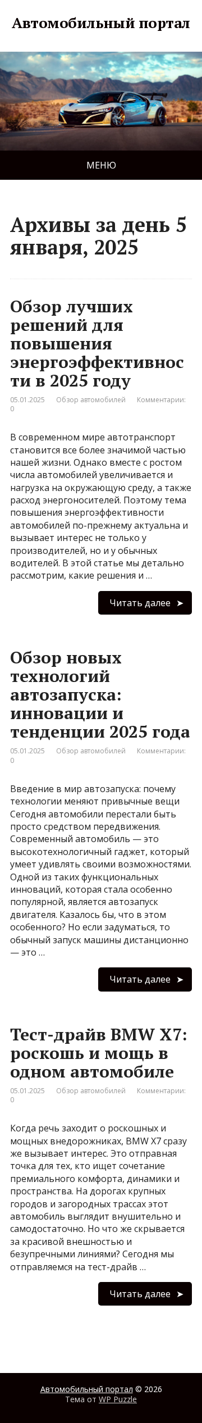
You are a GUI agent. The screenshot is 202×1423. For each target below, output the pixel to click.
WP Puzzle (118, 1399)
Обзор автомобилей (91, 399)
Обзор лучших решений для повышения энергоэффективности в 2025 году (97, 343)
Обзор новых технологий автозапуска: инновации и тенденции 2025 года (100, 694)
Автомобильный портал (101, 23)
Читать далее (140, 603)
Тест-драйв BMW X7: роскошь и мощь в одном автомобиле (98, 1053)
